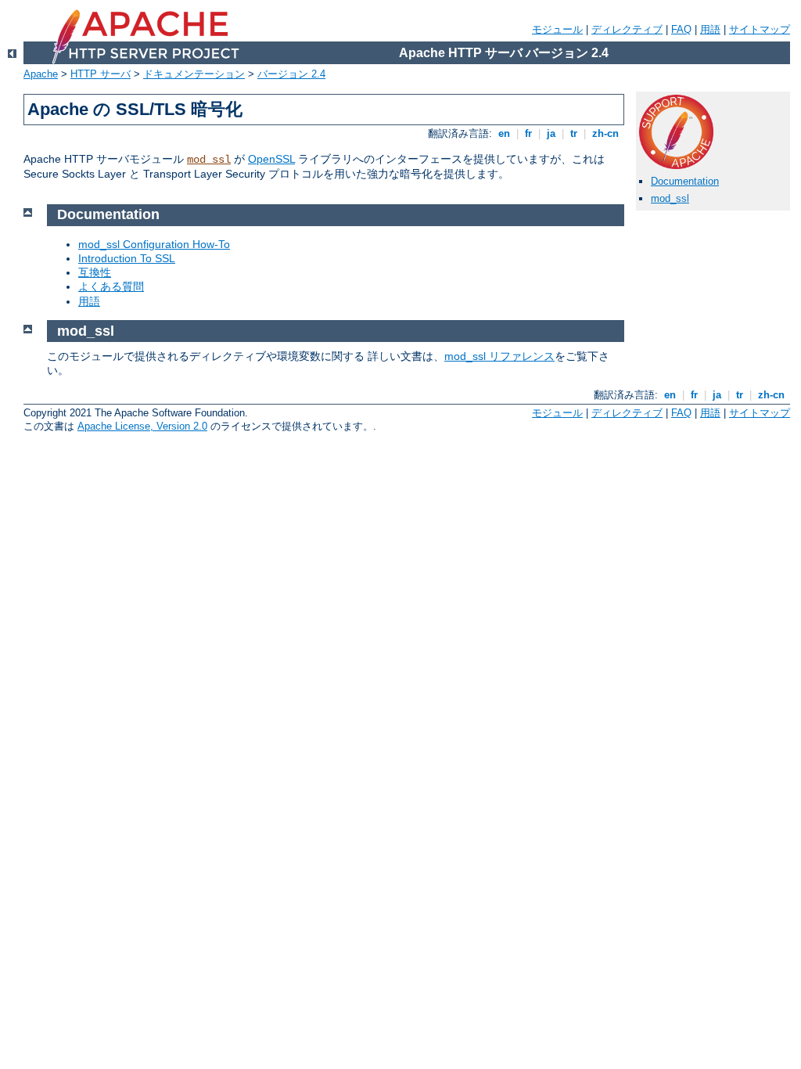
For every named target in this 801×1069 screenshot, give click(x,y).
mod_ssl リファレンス (499, 356)
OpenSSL (271, 159)
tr (573, 133)
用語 (710, 29)
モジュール (557, 29)
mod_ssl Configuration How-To (154, 244)
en (504, 133)
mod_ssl (209, 159)
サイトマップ (759, 29)
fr (528, 133)
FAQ (681, 29)
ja (551, 133)
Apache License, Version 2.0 (142, 426)
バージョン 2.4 (291, 74)
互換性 (94, 272)
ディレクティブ (627, 29)
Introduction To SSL (126, 258)
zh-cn (605, 133)
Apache (40, 74)
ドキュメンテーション (194, 74)
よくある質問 (111, 286)
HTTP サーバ (100, 74)
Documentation (685, 181)
